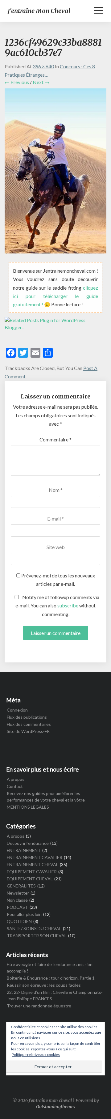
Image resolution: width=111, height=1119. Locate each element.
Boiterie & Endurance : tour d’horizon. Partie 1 (51, 978)
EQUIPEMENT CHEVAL (30, 878)
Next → (41, 82)
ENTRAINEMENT (24, 850)
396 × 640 (43, 66)
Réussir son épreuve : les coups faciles (44, 985)
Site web (56, 547)
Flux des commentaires (29, 724)
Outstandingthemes (55, 1106)
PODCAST (17, 907)
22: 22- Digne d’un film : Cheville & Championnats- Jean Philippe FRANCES (55, 995)
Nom (56, 490)
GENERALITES (21, 885)
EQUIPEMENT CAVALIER (32, 871)
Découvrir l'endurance (28, 843)
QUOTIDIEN (19, 921)
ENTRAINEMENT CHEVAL (32, 864)
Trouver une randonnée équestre (39, 1005)
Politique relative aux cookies (36, 1054)
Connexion (17, 710)
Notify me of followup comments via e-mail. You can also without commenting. (57, 605)
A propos (15, 779)
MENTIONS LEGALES (28, 807)
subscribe (67, 605)
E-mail (55, 518)
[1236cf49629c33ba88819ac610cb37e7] (55, 173)
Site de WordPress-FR (28, 731)
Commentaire (55, 439)
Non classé (17, 900)
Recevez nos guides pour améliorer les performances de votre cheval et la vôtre (46, 796)
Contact (15, 786)
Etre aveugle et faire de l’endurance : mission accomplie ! (49, 967)
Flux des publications (27, 717)
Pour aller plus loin (24, 914)
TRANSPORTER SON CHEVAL (37, 935)
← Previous (17, 82)
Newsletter (18, 893)
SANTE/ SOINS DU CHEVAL (34, 928)
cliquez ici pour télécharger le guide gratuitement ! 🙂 (55, 296)
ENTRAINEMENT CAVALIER (34, 857)
